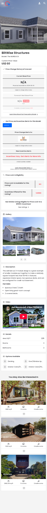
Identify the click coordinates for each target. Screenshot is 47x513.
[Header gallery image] (23, 24)
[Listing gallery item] (9, 251)
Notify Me (6, 125)
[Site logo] (8, 3)
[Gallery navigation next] (25, 259)
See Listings (22, 207)
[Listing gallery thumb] (23, 231)
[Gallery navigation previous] (22, 259)
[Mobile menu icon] (2, 3)
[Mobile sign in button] (39, 3)
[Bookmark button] (24, 414)
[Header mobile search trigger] (44, 3)
